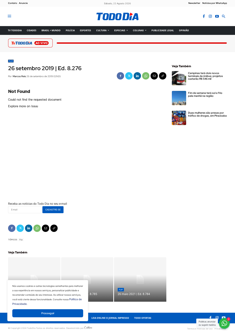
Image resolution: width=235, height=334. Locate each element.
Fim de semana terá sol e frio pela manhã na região (205, 94)
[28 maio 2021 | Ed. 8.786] (34, 279)
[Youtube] (217, 16)
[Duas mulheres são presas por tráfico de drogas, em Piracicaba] (179, 118)
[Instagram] (210, 16)
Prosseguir (47, 313)
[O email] (154, 76)
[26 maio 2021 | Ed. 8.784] (140, 279)
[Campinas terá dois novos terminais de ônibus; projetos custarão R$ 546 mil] (179, 78)
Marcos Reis (19, 76)
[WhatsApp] (145, 76)
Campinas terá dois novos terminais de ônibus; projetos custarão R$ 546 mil (205, 75)
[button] (223, 16)
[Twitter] (129, 76)
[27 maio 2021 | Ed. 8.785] (87, 279)
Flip (11, 61)
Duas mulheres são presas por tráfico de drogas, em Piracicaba (207, 114)
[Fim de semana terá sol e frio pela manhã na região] (179, 98)
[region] (47, 303)
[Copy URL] (162, 76)
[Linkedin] (137, 76)
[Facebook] (203, 16)
